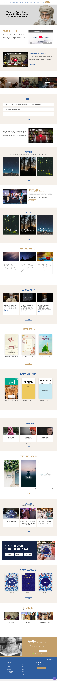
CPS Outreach (11, 622)
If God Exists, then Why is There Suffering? (43, 306)
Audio (23, 666)
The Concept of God (8, 264)
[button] (11, 514)
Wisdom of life (25, 168)
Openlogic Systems (31, 679)
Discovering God (42, 169)
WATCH (31, 2)
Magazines (23, 671)
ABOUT (38, 2)
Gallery (23, 669)
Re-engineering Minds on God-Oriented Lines (36, 191)
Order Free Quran (10, 671)
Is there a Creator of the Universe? (13, 109)
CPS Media (28, 622)
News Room (24, 672)
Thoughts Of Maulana (10, 672)
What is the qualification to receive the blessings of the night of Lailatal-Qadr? (23, 104)
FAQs (25, 2)
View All (28, 119)
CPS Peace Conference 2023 (45, 521)
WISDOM (13, 2)
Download (7, 356)
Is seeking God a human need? (12, 114)
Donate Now (41, 667)
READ (27, 2)
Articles (23, 664)
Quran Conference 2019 (11, 521)
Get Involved (9, 669)
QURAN (17, 2)
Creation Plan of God (10, 168)
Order (9, 554)
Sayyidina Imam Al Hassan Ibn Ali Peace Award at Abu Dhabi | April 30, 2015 (27, 523)
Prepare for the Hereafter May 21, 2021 (27, 306)
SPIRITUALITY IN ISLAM (42, 264)
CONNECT (42, 2)
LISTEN (35, 2)
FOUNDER (21, 2)
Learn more (6, 42)
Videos (23, 674)
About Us (8, 666)
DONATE (47, 2)
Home (8, 664)
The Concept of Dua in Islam (10, 305)
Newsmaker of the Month (45, 622)
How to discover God (25, 264)
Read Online (15, 356)
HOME (10, 2)
